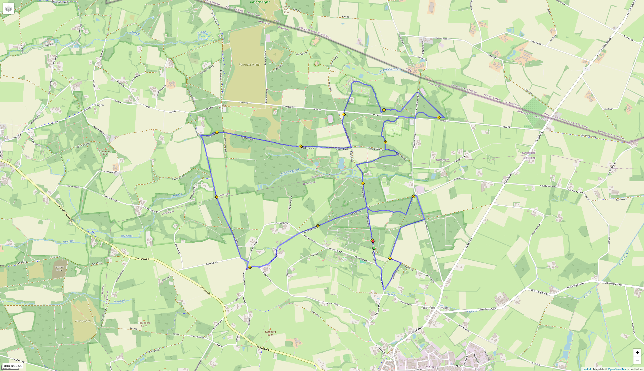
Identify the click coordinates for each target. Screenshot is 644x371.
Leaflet (587, 369)
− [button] (637, 360)
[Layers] (8, 8)
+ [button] (637, 352)
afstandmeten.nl (13, 365)
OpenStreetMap (617, 369)
